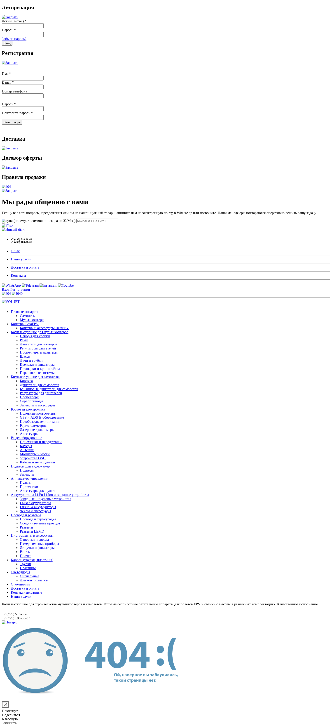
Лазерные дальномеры (37, 430)
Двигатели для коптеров (38, 344)
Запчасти (27, 474)
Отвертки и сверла (34, 539)
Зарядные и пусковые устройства (45, 499)
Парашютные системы (37, 373)
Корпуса (26, 381)
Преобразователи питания (40, 421)
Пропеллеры (29, 397)
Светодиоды (20, 572)
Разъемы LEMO (32, 531)
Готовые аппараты (25, 312)
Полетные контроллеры (38, 413)
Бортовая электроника (28, 409)
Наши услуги (21, 259)
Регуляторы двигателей (38, 348)
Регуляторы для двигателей (41, 393)
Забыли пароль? (14, 39)
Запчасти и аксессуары (37, 405)
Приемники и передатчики (41, 442)
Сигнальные (29, 576)
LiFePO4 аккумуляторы (38, 507)
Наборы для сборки (35, 336)
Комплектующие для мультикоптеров (39, 332)
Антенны (27, 450)
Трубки (25, 564)
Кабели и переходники (37, 462)
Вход (5, 289)
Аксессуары (29, 434)
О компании (20, 584)
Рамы (24, 340)
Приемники (29, 487)
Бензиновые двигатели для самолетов (49, 389)
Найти (20, 229)
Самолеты (27, 316)
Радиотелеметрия (33, 425)
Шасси (25, 356)
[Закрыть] (10, 17)
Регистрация (20, 289)
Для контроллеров (34, 580)
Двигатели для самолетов (39, 385)
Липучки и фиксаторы (37, 548)
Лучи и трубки (31, 360)
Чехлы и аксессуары (35, 511)
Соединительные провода (40, 523)
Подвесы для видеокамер (30, 466)
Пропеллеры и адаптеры (39, 352)
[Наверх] (9, 622)
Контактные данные (26, 592)
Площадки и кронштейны (40, 369)
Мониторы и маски (35, 454)
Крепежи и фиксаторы (37, 364)
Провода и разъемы (26, 515)
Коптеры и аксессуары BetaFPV (44, 328)
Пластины (28, 568)
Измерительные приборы (39, 543)
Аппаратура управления (29, 478)
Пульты (25, 482)
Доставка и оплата (25, 267)
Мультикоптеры (32, 320)
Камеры (26, 446)
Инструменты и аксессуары (32, 535)
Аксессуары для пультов (38, 491)
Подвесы (27, 470)
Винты (25, 552)
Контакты (18, 275)
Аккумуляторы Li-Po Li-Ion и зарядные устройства (50, 495)
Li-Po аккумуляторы (35, 503)
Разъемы (26, 527)
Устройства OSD (33, 458)
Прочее (25, 556)
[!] (8, 225)
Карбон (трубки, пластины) (32, 560)
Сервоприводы (31, 401)
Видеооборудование (26, 438)
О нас (15, 251)
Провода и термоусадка (38, 519)
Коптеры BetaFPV (25, 324)
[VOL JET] (11, 302)
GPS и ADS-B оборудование (42, 417)
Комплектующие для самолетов (35, 377)
